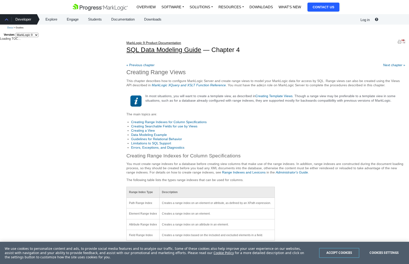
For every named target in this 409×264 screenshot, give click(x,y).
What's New (290, 7)
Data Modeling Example (149, 135)
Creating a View (143, 130)
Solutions (200, 7)
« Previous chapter (140, 65)
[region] (204, 253)
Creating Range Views (156, 72)
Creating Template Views (274, 96)
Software (171, 7)
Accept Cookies (339, 253)
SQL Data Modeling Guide (163, 47)
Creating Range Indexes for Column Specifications (169, 122)
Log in (365, 20)
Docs (10, 27)
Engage (73, 19)
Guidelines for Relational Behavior (156, 139)
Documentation (123, 19)
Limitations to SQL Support (151, 143)
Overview (146, 7)
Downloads (261, 7)
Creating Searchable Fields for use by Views (164, 126)
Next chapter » (394, 65)
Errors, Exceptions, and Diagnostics (157, 147)
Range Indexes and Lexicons (244, 172)
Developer (23, 19)
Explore (51, 19)
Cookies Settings (384, 253)
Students (95, 19)
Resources (229, 7)
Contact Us (323, 7)
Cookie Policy (223, 253)
